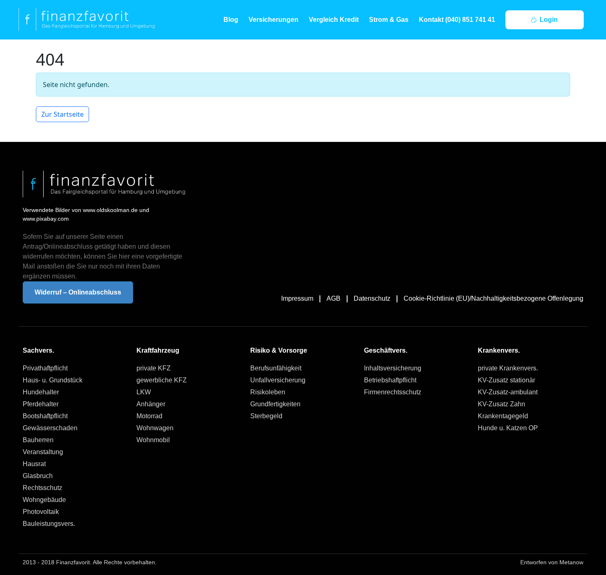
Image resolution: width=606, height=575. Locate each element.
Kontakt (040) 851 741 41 (457, 19)
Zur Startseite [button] (62, 114)
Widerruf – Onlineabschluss (78, 292)
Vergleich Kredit (334, 19)
